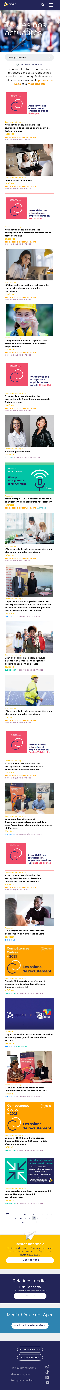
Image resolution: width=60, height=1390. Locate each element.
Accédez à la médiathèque (30, 1325)
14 (20, 1218)
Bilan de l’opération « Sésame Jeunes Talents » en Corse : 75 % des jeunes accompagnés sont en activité (25, 661)
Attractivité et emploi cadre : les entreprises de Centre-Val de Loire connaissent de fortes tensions (24, 766)
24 (31, 1223)
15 (25, 1218)
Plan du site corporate (23, 1367)
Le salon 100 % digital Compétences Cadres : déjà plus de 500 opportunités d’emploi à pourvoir (26, 1141)
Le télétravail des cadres (18, 180)
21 (51, 1218)
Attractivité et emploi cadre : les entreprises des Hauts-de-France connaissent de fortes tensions (23, 878)
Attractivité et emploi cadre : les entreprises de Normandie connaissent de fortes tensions (28, 233)
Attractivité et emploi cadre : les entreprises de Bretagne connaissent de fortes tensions (27, 128)
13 (16, 1218)
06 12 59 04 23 (30, 1296)
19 (43, 1218)
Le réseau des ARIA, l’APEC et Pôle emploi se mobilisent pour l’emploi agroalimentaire (28, 1194)
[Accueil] (10, 4)
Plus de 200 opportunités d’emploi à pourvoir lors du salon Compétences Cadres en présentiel (25, 984)
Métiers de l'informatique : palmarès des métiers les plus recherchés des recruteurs (27, 288)
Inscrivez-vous (30, 1260)
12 (12, 1218)
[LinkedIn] (47, 1378)
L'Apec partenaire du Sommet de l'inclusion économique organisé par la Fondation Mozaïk (29, 1037)
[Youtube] (47, 1383)
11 (7, 1218)
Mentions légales (20, 1374)
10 (51, 1214)
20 (47, 1218)
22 (23, 1223)
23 (27, 1223)
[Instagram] (47, 1367)
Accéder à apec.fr (30, 1349)
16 (29, 1218)
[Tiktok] (47, 1372)
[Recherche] (42, 5)
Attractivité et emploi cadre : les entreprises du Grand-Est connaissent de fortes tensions (27, 399)
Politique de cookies (22, 1380)
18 (38, 1218)
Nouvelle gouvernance (17, 451)
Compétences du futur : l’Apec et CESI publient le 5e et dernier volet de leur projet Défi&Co (26, 343)
